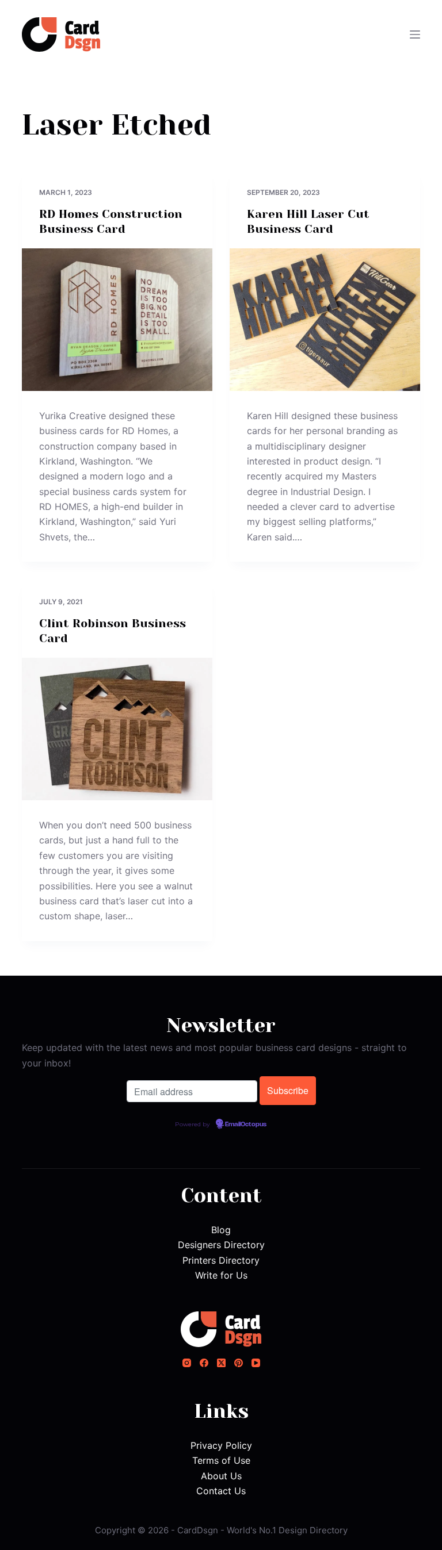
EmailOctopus (245, 1124)
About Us (221, 1476)
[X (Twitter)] (221, 1363)
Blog (221, 1230)
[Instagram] (186, 1363)
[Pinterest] (238, 1363)
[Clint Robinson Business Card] (117, 729)
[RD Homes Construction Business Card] (117, 319)
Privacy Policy (221, 1445)
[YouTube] (256, 1363)
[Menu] (415, 34)
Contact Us (221, 1491)
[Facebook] (204, 1363)
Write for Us (221, 1275)
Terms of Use (221, 1460)
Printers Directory (221, 1260)
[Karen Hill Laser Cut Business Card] (325, 319)
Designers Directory (221, 1244)
